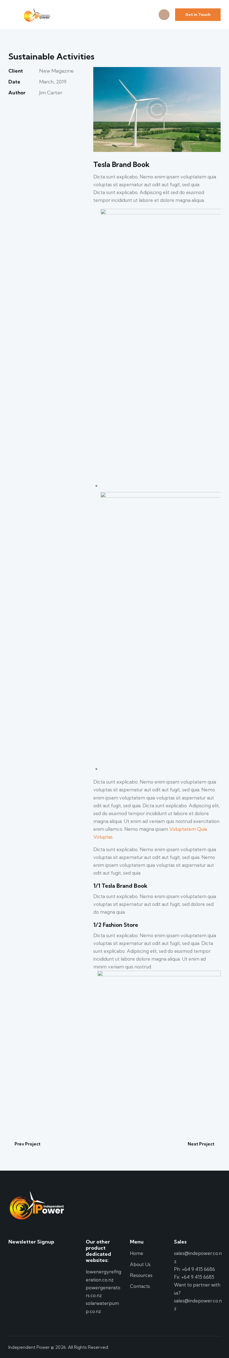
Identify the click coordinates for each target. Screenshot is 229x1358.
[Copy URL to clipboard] (50, 110)
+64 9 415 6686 (198, 1269)
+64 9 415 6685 (197, 1277)
